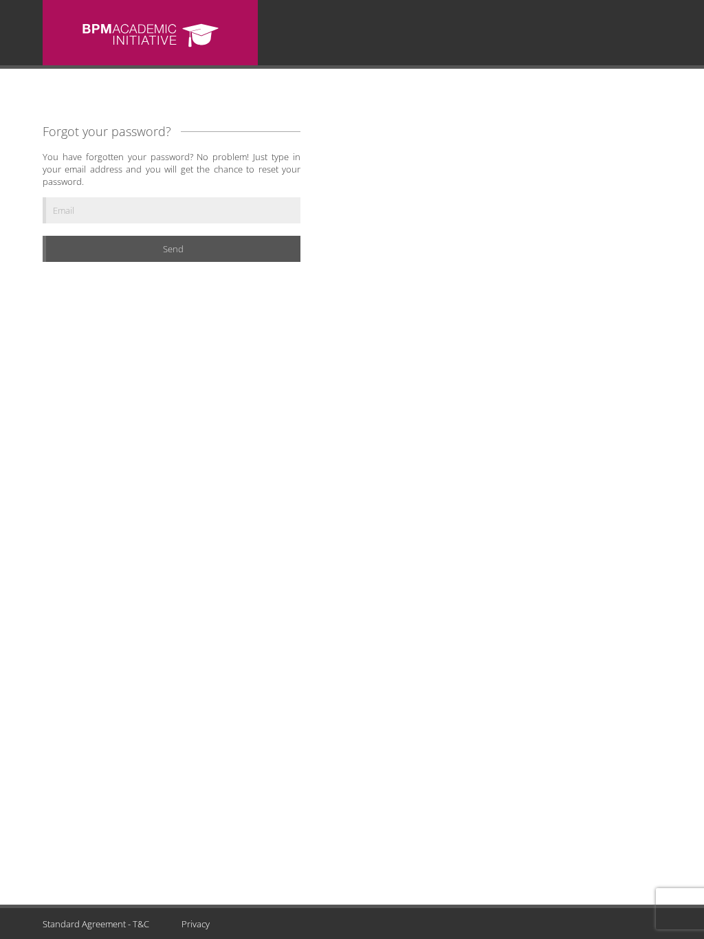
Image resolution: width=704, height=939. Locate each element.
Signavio (150, 34)
